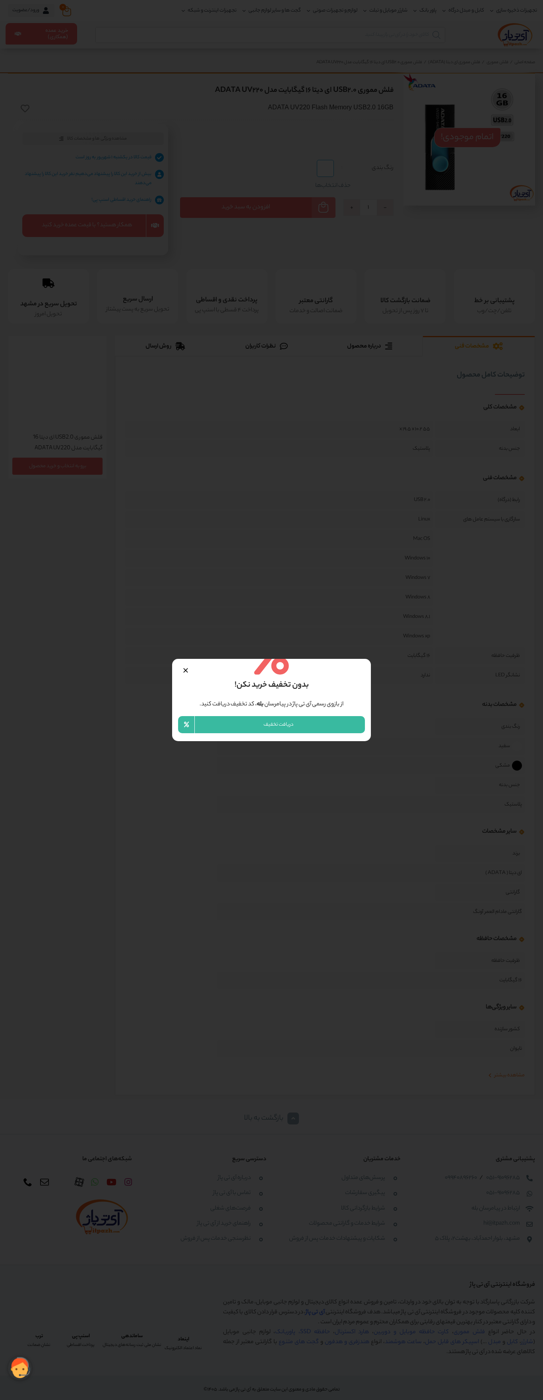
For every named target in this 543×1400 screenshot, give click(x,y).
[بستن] (185, 670)
